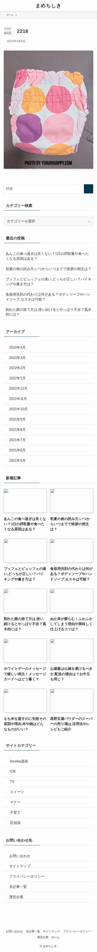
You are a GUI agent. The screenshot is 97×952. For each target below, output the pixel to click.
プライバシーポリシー (26, 876)
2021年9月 (17, 419)
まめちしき (48, 5)
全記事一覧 (18, 887)
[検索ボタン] (91, 5)
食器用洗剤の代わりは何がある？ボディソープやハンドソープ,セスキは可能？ (48, 297)
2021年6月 (17, 450)
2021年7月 (17, 440)
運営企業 (16, 897)
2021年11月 (18, 399)
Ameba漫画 (19, 761)
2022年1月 (17, 378)
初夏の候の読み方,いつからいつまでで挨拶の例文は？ (48, 269)
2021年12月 (18, 388)
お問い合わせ (19, 856)
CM (13, 771)
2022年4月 (17, 347)
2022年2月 (17, 368)
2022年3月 (17, 358)
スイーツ (17, 792)
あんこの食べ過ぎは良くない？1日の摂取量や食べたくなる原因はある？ (47, 256)
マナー (15, 802)
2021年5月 (17, 460)
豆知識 (15, 823)
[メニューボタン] (5, 5)
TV (12, 782)
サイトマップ (19, 866)
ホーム (55, 937)
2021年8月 (17, 430)
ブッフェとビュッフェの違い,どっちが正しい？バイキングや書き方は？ (48, 281)
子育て (15, 812)
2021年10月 (18, 409)
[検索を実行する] (88, 189)
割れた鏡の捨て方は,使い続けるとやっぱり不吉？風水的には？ (48, 312)
